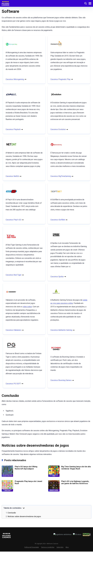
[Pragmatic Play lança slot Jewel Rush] (7, 491)
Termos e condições (47, 547)
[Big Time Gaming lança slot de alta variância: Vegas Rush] (54, 476)
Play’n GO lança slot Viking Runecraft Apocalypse (26, 468)
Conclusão (12, 513)
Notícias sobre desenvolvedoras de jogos (24, 516)
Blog (67, 547)
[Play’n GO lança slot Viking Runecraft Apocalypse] (7, 476)
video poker (27, 307)
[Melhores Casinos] (5, 3)
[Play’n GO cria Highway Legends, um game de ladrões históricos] (54, 491)
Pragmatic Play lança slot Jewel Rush (28, 482)
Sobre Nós (60, 547)
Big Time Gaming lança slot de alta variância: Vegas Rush (76, 468)
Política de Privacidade (31, 547)
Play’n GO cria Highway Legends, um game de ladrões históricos (75, 482)
